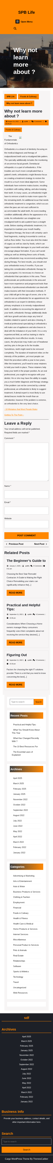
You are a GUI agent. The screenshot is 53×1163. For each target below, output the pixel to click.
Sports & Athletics (21, 971)
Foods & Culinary (28, 96)
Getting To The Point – (14, 415)
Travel (16, 982)
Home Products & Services (25, 929)
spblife (26, 121)
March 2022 (18, 842)
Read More (17, 593)
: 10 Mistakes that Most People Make (20, 409)
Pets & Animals (20, 950)
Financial (17, 908)
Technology (18, 977)
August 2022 (18, 815)
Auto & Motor (19, 886)
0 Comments (37, 566)
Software (17, 966)
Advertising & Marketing (23, 876)
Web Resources (20, 993)
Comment (9, 438)
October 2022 (19, 805)
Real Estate (18, 955)
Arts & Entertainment (22, 881)
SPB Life (26, 12)
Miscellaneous (19, 939)
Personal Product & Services (26, 945)
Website (8, 518)
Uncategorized (19, 987)
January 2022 (19, 852)
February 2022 (19, 847)
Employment (18, 902)
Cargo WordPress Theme (17, 1159)
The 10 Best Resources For (25, 746)
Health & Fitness (20, 918)
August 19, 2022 (13, 121)
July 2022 (17, 821)
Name (7, 486)
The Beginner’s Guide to (26, 561)
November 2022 (20, 799)
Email (7, 502)
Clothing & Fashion (21, 897)
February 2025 (19, 789)
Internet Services (20, 934)
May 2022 (17, 831)
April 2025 (17, 778)
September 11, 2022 (16, 614)
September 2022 (20, 810)
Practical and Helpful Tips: (24, 724)
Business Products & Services (26, 892)
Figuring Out (17, 655)
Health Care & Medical (23, 924)
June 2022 (17, 826)
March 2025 (18, 783)
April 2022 (17, 836)
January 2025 (19, 794)
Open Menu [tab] (27, 21)
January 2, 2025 (15, 566)
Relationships (19, 961)
